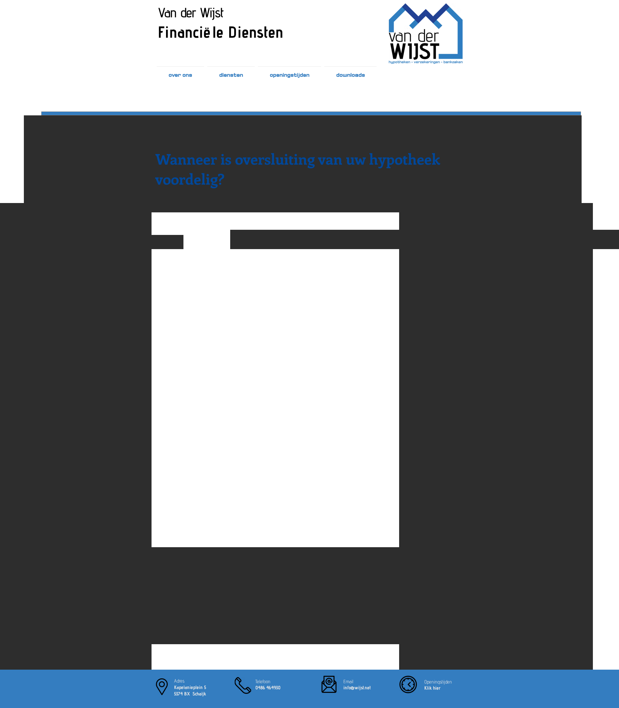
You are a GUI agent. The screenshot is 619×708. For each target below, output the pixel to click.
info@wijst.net (357, 687)
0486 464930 (267, 687)
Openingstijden (438, 681)
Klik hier (432, 688)
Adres (179, 681)
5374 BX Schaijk (190, 693)
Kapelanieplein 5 (190, 687)
